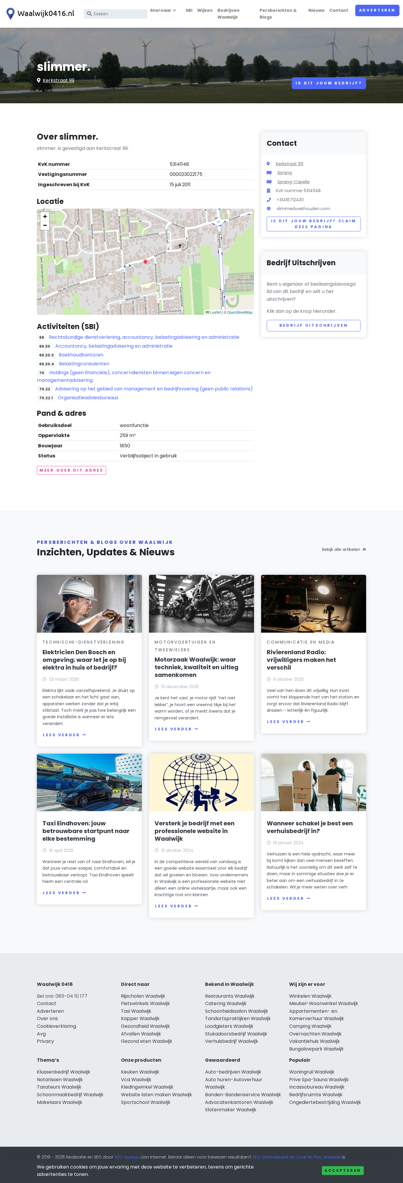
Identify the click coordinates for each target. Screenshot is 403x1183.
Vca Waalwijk (136, 1079)
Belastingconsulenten (84, 363)
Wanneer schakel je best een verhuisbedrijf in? (310, 827)
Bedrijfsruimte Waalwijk (316, 1094)
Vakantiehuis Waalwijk (314, 1041)
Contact (338, 10)
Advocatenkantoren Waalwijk (239, 1102)
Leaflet (215, 312)
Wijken (205, 10)
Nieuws (316, 10)
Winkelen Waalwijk (310, 996)
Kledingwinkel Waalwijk (147, 1087)
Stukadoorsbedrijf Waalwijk (236, 1033)
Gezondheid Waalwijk (145, 1026)
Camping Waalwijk (310, 1026)
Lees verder (61, 734)
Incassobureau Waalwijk (317, 1087)
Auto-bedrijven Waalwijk (233, 1072)
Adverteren (377, 10)
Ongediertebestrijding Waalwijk (325, 1102)
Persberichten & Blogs (278, 13)
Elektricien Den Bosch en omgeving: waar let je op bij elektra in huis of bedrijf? (84, 660)
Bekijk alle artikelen (341, 549)
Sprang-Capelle (293, 182)
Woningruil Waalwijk (312, 1072)
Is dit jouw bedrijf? (329, 83)
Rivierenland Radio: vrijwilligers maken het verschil (301, 660)
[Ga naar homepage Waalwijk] (39, 14)
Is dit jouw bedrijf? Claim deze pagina (313, 223)
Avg (41, 1033)
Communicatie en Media (301, 642)
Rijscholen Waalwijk (143, 996)
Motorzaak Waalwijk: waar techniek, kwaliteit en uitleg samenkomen (196, 667)
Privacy (45, 1041)
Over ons (47, 1018)
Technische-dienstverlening (83, 642)
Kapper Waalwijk (140, 1018)
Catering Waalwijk (226, 1003)
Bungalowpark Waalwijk (316, 1048)
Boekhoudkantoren (81, 354)
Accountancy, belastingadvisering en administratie (114, 346)
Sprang (284, 173)
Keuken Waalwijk (140, 1072)
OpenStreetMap (240, 312)
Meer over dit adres (72, 470)
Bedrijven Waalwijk (228, 13)
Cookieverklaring (56, 1026)
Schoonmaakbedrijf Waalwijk (70, 1094)
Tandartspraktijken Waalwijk (238, 1018)
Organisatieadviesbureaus (88, 397)
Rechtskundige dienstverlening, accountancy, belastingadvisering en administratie (144, 337)
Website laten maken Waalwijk (156, 1094)
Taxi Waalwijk (136, 1011)
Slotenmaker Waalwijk (230, 1109)
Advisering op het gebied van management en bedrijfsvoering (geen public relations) (154, 388)
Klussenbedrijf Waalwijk (63, 1072)
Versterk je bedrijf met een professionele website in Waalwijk (195, 831)
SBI (189, 10)
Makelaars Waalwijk (59, 1102)
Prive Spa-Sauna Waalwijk (319, 1079)
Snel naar (160, 10)
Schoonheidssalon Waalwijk (236, 1011)
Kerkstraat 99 (58, 80)
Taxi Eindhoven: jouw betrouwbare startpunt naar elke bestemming (86, 831)
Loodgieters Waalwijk (229, 1026)
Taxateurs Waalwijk (59, 1087)
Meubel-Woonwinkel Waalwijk (323, 1003)
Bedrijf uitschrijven (313, 325)
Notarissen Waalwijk (60, 1079)
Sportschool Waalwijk (146, 1102)
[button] (145, 261)
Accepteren (343, 1170)
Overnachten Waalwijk (315, 1033)
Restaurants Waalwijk (230, 996)
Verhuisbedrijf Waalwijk (231, 1041)
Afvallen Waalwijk (141, 1033)
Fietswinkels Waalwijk (145, 1003)
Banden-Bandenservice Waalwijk (243, 1094)
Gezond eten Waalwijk (146, 1041)
